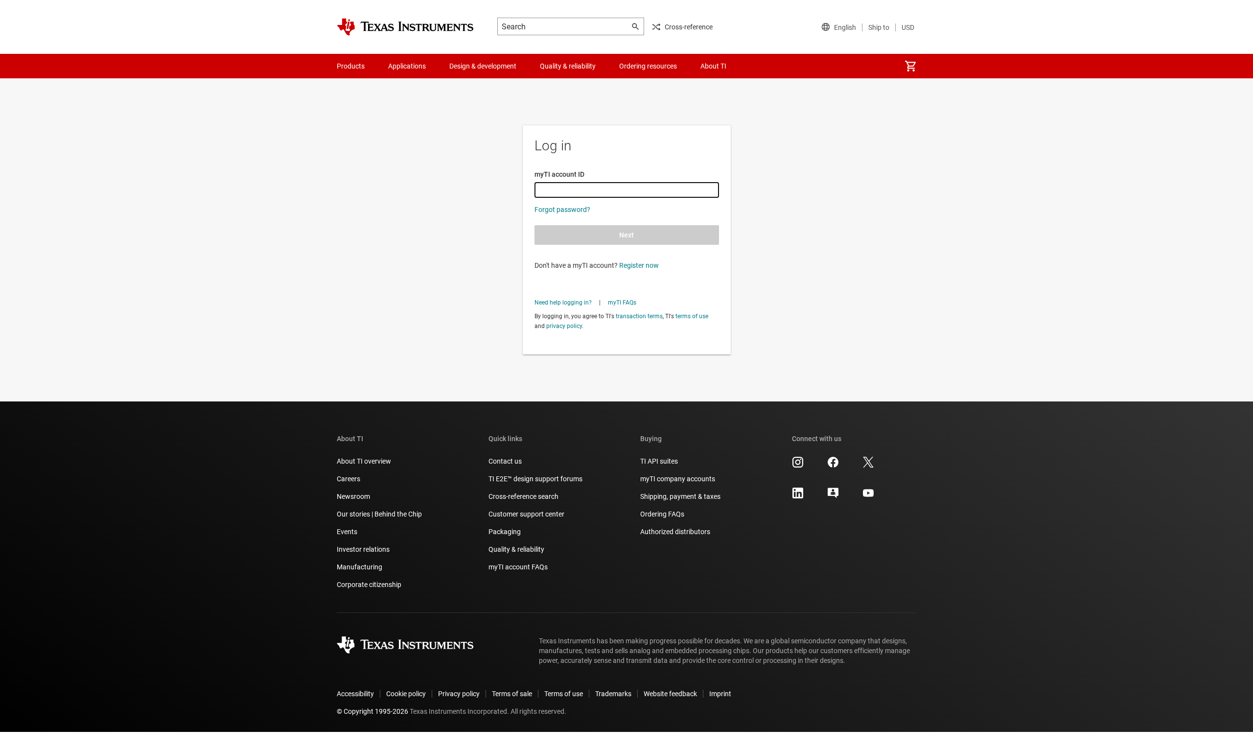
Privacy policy (459, 694)
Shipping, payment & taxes (680, 496)
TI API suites (659, 461)
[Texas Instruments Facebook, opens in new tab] (833, 466)
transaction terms (639, 316)
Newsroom (353, 496)
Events (347, 532)
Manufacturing (359, 567)
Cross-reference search (523, 496)
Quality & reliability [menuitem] (568, 66)
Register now (639, 265)
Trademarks (613, 694)
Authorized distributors (675, 532)
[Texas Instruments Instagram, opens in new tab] (798, 466)
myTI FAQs (622, 302)
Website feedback (670, 694)
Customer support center (526, 514)
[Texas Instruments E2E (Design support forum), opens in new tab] (833, 496)
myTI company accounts (677, 479)
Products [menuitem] (351, 66)
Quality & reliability (516, 549)
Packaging (504, 532)
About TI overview (364, 461)
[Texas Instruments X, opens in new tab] (868, 466)
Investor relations (363, 549)
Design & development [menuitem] (482, 66)
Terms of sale (512, 694)
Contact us (505, 461)
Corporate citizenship (369, 584)
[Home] (405, 27)
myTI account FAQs (518, 567)
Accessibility (355, 694)
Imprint (720, 694)
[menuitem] (910, 66)
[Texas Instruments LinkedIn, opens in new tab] (798, 496)
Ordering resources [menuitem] (648, 66)
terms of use (691, 316)
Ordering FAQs (662, 514)
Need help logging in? (563, 302)
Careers (348, 479)
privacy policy (564, 326)
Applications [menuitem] (407, 66)
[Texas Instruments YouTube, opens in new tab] (868, 496)
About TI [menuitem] (713, 66)
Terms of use (563, 694)
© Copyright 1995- (372, 711)
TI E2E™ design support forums (535, 479)
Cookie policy (406, 694)
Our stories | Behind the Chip (379, 514)
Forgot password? (562, 209)
